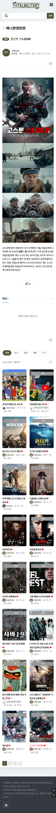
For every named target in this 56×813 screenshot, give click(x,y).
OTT (44, 353)
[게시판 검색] (51, 362)
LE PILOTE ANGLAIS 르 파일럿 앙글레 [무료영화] (41, 646)
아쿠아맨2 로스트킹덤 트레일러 (13, 500)
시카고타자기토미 (40, 408)
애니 (16, 353)
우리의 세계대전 (9, 596)
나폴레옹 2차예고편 (38, 498)
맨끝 (20, 763)
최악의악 (6, 549)
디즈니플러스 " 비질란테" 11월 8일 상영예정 (41, 697)
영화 (26, 353)
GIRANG (16, 51)
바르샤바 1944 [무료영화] (13, 644)
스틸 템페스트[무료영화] (40, 596)
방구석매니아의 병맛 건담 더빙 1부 (14, 697)
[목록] (50, 64)
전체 (7, 353)
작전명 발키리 (36, 549)
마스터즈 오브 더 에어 (11, 451)
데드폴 (5, 745)
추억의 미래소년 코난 (11, 404)
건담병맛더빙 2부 (39, 404)
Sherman (10, 408)
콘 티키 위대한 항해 (38, 451)
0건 (15, 53)
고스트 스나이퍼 (37, 745)
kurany (9, 506)
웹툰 (35, 353)
